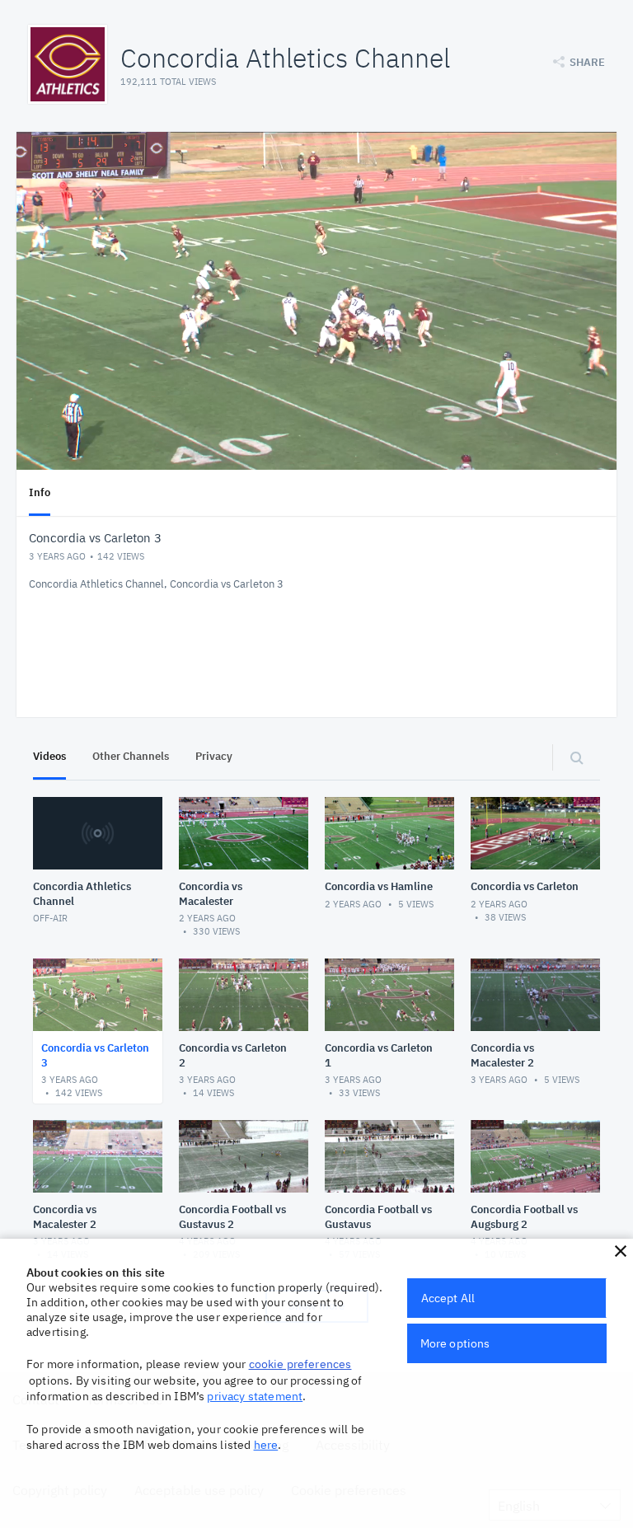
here (266, 1444)
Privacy (213, 756)
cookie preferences (300, 1364)
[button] (620, 1251)
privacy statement (254, 1396)
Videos (49, 756)
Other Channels (130, 756)
